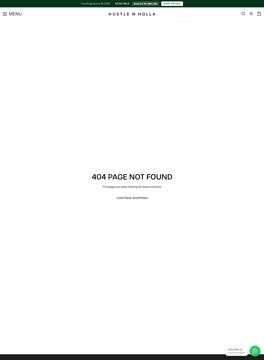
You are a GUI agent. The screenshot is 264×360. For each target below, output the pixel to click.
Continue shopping (132, 198)
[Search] (243, 13)
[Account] (251, 13)
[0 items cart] (259, 13)
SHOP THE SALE (172, 3)
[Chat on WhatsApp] (255, 351)
